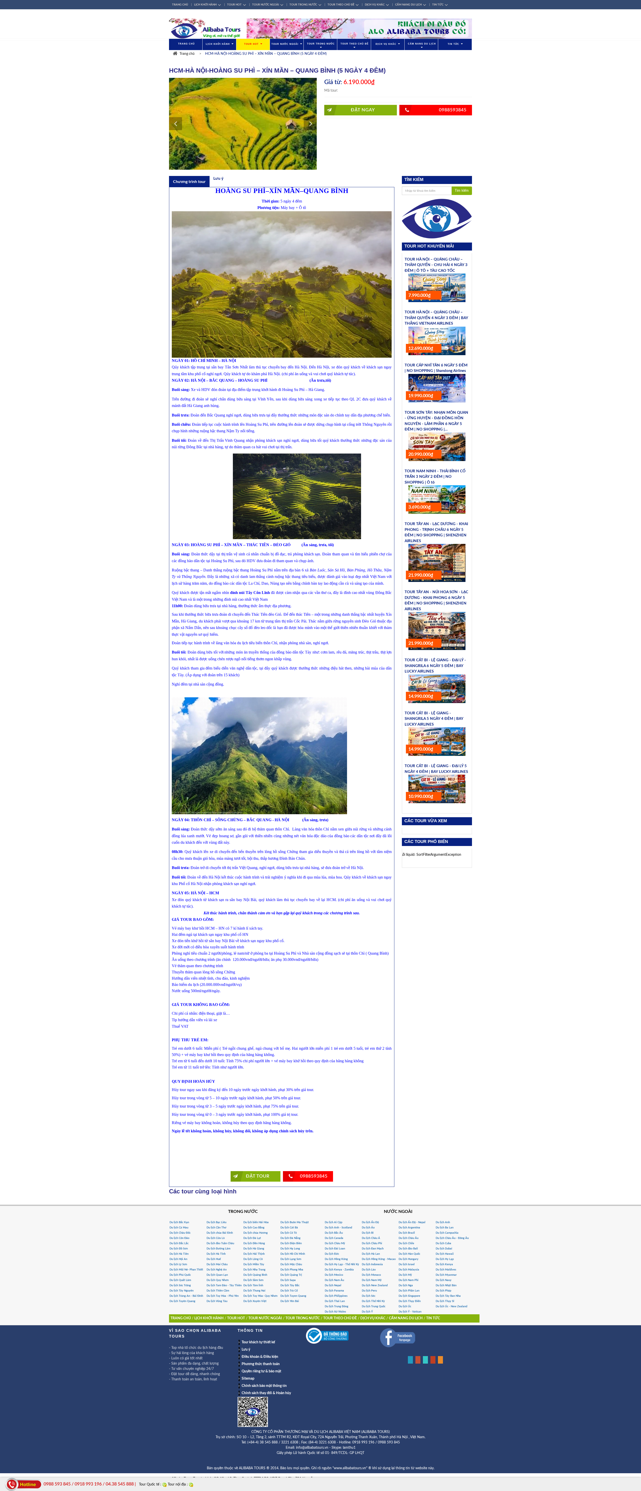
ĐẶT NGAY (363, 110)
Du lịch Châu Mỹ (335, 1243)
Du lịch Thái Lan (335, 1301)
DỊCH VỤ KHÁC (375, 4)
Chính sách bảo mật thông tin (264, 1386)
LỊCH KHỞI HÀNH (205, 4)
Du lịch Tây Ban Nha (448, 1296)
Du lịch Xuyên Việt (254, 1301)
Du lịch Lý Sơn (178, 1264)
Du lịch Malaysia (409, 1269)
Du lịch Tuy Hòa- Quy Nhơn (260, 1296)
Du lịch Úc (405, 1306)
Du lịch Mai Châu (217, 1264)
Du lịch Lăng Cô (253, 1259)
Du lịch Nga (406, 1285)
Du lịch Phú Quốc (180, 1274)
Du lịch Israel (407, 1264)
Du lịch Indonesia (372, 1264)
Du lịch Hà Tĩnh (216, 1253)
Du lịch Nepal (333, 1285)
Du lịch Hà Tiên (179, 1253)
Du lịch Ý (367, 1311)
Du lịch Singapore (409, 1296)
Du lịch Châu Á (371, 1238)
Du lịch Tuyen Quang (293, 1296)
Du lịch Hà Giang (253, 1248)
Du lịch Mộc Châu (291, 1264)
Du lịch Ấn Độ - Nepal (412, 1222)
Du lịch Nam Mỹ (372, 1280)
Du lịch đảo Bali (408, 1248)
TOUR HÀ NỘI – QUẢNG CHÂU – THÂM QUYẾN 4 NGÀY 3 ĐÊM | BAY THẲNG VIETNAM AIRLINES (436, 317)
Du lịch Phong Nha (291, 1269)
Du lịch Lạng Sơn (290, 1259)
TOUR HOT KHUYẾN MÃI (429, 246)
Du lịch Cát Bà (289, 1227)
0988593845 (452, 110)
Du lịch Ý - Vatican (410, 1311)
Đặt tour (257, 1176)
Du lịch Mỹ (405, 1274)
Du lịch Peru (369, 1290)
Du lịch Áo (368, 1227)
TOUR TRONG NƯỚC (303, 4)
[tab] (189, 181)
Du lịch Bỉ (368, 1232)
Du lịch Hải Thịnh (254, 1253)
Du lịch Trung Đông (336, 1306)
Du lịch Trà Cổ (289, 1290)
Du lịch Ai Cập (333, 1222)
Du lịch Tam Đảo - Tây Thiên (224, 1285)
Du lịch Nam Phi (408, 1280)
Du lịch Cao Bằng (253, 1227)
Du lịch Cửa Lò (216, 1238)
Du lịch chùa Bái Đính (220, 1232)
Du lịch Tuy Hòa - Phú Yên (223, 1296)
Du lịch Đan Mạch (373, 1248)
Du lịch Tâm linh (253, 1285)
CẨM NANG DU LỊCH (408, 4)
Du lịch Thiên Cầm (218, 1290)
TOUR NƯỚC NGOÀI (265, 4)
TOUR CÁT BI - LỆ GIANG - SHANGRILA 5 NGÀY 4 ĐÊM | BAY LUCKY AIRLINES (434, 718)
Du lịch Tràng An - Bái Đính (186, 1296)
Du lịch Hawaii (445, 1253)
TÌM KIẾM (413, 179)
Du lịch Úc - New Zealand (451, 1306)
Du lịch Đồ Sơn (179, 1248)
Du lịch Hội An (178, 1259)
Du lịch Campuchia (447, 1232)
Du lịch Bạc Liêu (216, 1222)
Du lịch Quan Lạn (217, 1274)
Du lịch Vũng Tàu (217, 1301)
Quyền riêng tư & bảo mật (261, 1371)
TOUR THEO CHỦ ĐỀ (341, 4)
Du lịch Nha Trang (254, 1269)
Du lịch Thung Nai (254, 1290)
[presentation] (189, 181)
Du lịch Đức (332, 1253)
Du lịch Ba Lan (444, 1227)
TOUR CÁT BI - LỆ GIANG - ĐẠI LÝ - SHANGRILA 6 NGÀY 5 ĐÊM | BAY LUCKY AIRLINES (435, 665)
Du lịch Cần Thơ (216, 1227)
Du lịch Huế (214, 1259)
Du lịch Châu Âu (408, 1238)
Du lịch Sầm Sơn (253, 1280)
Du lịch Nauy (443, 1280)
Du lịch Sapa (288, 1280)
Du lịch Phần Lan (409, 1290)
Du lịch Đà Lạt (252, 1238)
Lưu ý (246, 1349)
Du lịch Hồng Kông (336, 1259)
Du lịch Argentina (409, 1227)
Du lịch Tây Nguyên (182, 1290)
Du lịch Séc (368, 1296)
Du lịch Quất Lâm (180, 1280)
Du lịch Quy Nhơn (218, 1280)
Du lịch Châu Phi (372, 1243)
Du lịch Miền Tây (253, 1264)
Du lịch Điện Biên (291, 1243)
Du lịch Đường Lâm (218, 1248)
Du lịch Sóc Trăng (180, 1285)
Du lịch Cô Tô (288, 1232)
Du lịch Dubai (444, 1248)
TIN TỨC (437, 4)
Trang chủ (187, 54)
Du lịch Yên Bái (289, 1301)
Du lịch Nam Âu (334, 1280)
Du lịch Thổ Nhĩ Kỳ (373, 1301)
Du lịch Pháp (443, 1290)
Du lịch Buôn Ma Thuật (294, 1222)
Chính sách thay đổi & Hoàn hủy (266, 1393)
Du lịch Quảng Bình (255, 1274)
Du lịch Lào (369, 1269)
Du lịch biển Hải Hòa (256, 1222)
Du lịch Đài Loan (335, 1248)
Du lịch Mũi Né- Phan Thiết (186, 1269)
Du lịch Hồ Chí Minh (292, 1253)
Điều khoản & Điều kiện (260, 1357)
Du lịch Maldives (446, 1269)
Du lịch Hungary (408, 1259)
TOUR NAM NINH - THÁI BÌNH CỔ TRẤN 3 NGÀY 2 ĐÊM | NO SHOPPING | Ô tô (435, 476)
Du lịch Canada (334, 1238)
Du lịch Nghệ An (217, 1269)
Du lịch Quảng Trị (291, 1274)
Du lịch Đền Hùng (254, 1243)
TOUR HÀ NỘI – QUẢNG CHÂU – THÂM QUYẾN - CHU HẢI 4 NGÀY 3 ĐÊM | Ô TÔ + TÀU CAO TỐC (436, 265)
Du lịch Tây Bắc (289, 1285)
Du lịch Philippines (336, 1296)
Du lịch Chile (406, 1243)
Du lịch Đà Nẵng (290, 1238)
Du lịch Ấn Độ (370, 1222)
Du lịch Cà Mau (179, 1227)
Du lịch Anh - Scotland (338, 1227)
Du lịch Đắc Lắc (179, 1243)
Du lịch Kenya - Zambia (339, 1269)
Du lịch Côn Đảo (179, 1238)
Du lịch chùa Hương (255, 1232)
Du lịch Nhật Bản (446, 1285)
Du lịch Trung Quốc (373, 1306)
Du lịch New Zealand (375, 1285)
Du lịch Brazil (407, 1232)
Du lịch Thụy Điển (410, 1301)
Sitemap (248, 1378)
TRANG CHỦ (180, 4)
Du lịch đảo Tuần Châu (220, 1243)
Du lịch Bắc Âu (334, 1232)
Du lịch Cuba (443, 1243)
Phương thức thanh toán (261, 1364)
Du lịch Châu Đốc (180, 1232)
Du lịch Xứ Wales (335, 1311)
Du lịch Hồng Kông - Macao (379, 1259)
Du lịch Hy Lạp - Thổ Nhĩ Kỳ (342, 1264)
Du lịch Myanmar (446, 1274)
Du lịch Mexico (334, 1274)
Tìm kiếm (462, 190)
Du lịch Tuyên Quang (182, 1301)
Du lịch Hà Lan (371, 1253)
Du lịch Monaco (371, 1274)
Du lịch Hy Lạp (445, 1259)
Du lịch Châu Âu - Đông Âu (452, 1238)
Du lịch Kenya (444, 1264)
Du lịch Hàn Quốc (409, 1253)
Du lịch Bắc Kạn (179, 1222)
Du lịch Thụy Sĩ (445, 1301)
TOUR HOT (234, 4)
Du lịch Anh (443, 1222)
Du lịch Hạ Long (290, 1248)
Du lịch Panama (334, 1290)
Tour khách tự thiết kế (258, 1342)
